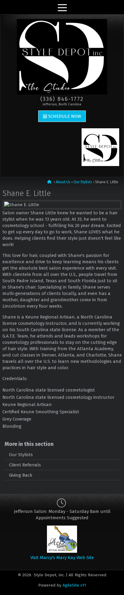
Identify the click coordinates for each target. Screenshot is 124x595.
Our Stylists (82, 182)
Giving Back (20, 475)
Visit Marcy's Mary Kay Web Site (62, 557)
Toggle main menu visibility (62, 7)
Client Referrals (25, 465)
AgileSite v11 (74, 585)
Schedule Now (64, 116)
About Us (63, 182)
